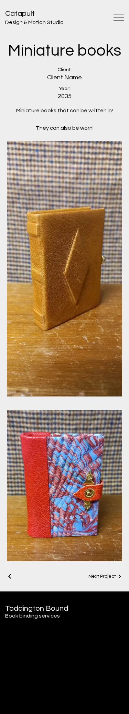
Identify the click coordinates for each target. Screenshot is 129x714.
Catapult (20, 14)
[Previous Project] (10, 576)
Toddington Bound (36, 608)
